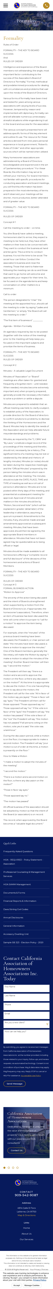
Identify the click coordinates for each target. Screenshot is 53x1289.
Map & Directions (26, 1215)
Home (26, 1228)
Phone (8, 1005)
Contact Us (16, 1150)
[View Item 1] (4, 1168)
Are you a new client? (15, 1022)
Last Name (10, 995)
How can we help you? (15, 1031)
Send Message (14, 1083)
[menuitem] (26, 851)
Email (7, 1014)
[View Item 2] (9, 1168)
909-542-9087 (26, 1195)
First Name (10, 987)
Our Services (26, 1239)
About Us (26, 1233)
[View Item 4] (17, 1168)
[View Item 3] (13, 1168)
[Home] (25, 5)
